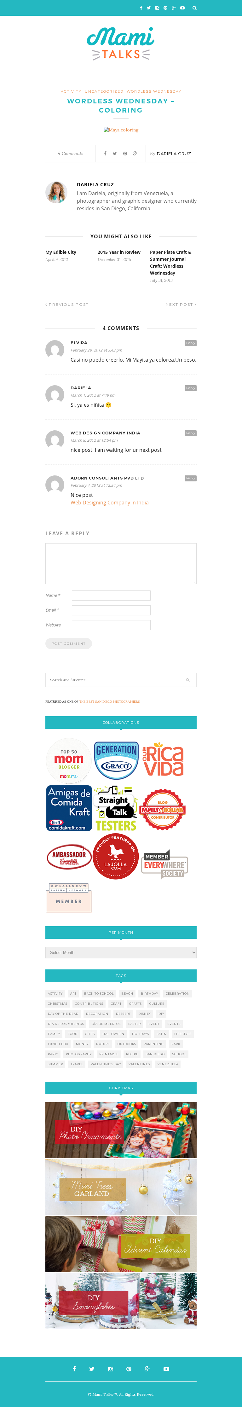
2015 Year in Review (119, 252)
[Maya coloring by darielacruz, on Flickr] (121, 130)
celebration (178, 993)
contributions (89, 1003)
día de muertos (106, 1024)
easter (134, 1024)
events (174, 1024)
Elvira (79, 343)
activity (71, 91)
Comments (70, 153)
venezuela (168, 1064)
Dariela (81, 388)
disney (144, 1013)
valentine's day (106, 1064)
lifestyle (183, 1034)
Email (52, 610)
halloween (113, 1034)
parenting (154, 1044)
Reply (190, 343)
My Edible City (60, 252)
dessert (123, 1013)
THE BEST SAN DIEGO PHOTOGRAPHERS (109, 701)
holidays (140, 1034)
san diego (155, 1054)
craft (116, 1003)
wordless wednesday (154, 91)
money (82, 1044)
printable (108, 1054)
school (179, 1054)
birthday (149, 993)
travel (77, 1064)
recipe (132, 1054)
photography (79, 1054)
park (176, 1044)
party (53, 1054)
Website (52, 625)
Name (52, 595)
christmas (57, 1003)
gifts (90, 1034)
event (154, 1024)
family (54, 1034)
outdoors (127, 1044)
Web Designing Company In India (110, 502)
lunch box (58, 1044)
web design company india (106, 433)
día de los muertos (66, 1024)
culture (156, 1003)
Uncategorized (104, 91)
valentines (139, 1064)
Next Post (180, 304)
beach (127, 993)
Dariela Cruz (174, 153)
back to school (99, 993)
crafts (135, 1003)
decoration (97, 1013)
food (73, 1034)
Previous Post (68, 304)
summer (55, 1064)
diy (161, 1013)
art (73, 993)
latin (162, 1034)
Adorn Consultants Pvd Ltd (107, 478)
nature (103, 1044)
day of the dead (63, 1013)
